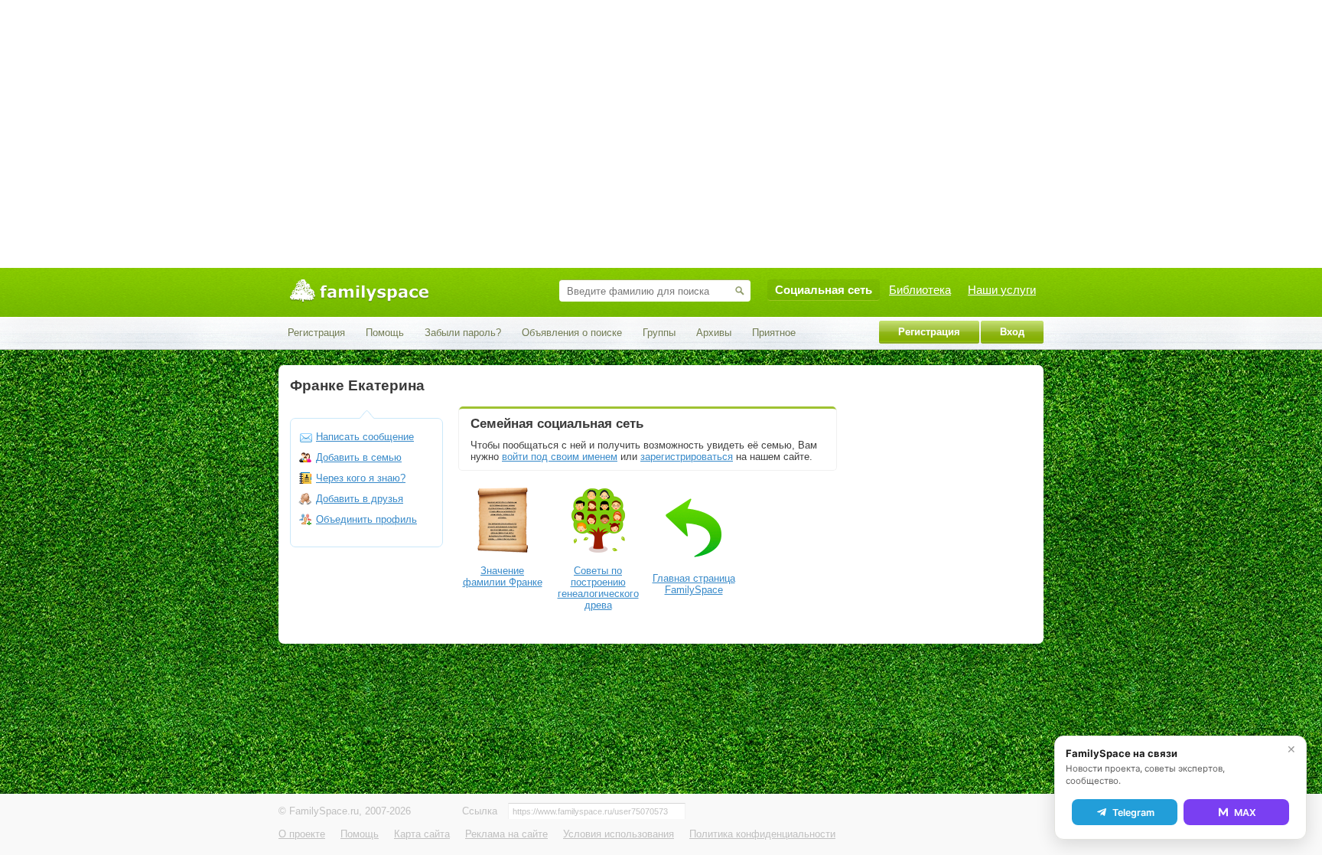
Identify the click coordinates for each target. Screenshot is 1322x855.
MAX (1245, 812)
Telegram (1133, 812)
